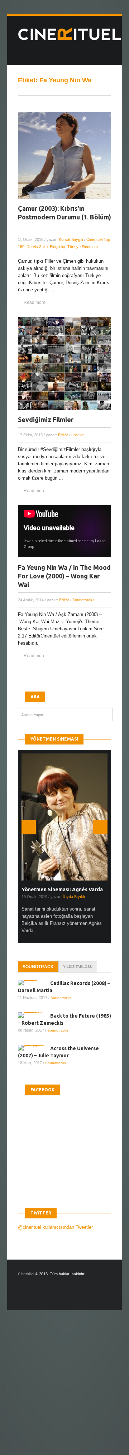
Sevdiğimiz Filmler (45, 419)
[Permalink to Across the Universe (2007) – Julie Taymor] (34, 1048)
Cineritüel (26, 1274)
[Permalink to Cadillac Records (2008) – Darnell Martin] (34, 982)
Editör (63, 435)
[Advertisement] (64, 1388)
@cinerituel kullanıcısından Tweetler (55, 1227)
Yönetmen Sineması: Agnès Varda (62, 889)
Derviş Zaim (37, 246)
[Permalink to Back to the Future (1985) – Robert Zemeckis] (34, 1015)
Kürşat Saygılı (71, 239)
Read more (35, 302)
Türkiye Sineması (82, 246)
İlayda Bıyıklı (74, 896)
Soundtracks (83, 600)
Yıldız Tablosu (77, 967)
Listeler (77, 435)
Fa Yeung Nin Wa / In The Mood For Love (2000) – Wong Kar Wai (64, 576)
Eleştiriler (57, 246)
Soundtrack (38, 966)
